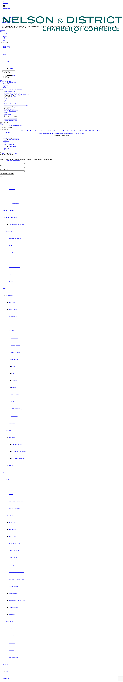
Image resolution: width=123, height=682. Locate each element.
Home (40, 133)
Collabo (9, 138)
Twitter (4, 35)
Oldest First (5, 85)
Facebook (5, 33)
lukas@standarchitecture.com (10, 109)
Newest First (6, 83)
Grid (1, 90)
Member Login (6, 1)
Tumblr (4, 37)
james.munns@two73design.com (10, 119)
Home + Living (9, 515)
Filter (1, 80)
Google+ (5, 36)
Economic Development (11, 217)
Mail (4, 40)
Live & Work (9, 231)
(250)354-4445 (13, 96)
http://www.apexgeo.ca (7, 23)
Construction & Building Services (21, 94)
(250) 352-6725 (12, 21)
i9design (5, 138)
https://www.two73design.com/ (10, 120)
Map (4, 44)
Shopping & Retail (10, 621)
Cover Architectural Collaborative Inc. (12, 93)
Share (1, 31)
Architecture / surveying (7, 17)
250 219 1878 (12, 107)
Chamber (8, 61)
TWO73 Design (7, 114)
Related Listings (6, 46)
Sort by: (5, 81)
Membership (8, 132)
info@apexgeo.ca (6, 22)
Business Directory (48, 133)
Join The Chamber (68, 133)
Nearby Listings (6, 47)
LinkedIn (5, 38)
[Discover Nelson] (61, 39)
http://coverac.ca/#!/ (8, 100)
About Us (76, 133)
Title (4, 86)
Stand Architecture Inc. (9, 103)
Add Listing (5, 3)
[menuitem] (63, 1)
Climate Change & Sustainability (13, 160)
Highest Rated (6, 87)
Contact (82, 133)
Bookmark (2, 30)
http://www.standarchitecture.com (11, 110)
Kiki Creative (16, 138)
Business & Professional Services (13, 557)
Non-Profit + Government (11, 479)
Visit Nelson (8, 430)
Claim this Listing (4, 42)
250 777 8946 (12, 118)
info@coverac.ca (7, 98)
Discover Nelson (9, 295)
